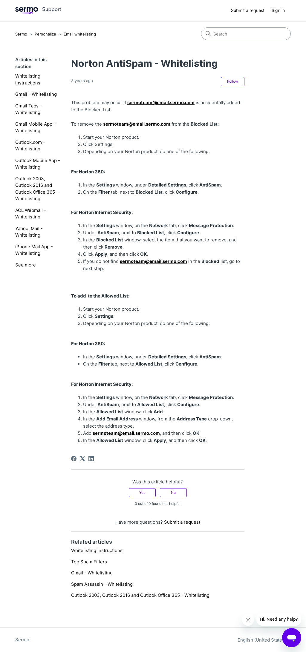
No (173, 492)
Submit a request (247, 10)
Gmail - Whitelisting (36, 94)
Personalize (45, 34)
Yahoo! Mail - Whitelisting (29, 232)
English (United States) (262, 639)
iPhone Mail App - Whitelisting (34, 250)
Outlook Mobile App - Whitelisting (37, 164)
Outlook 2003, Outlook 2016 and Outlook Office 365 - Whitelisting (36, 189)
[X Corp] (82, 458)
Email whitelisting (80, 34)
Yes (142, 492)
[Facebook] (73, 458)
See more (25, 265)
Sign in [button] (278, 10)
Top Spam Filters (89, 562)
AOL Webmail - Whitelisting (30, 213)
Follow (232, 81)
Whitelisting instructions (27, 79)
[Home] (38, 10)
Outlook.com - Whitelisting (30, 145)
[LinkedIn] (91, 458)
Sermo (21, 34)
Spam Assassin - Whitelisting (102, 584)
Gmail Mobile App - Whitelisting (35, 127)
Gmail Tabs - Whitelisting (28, 109)
